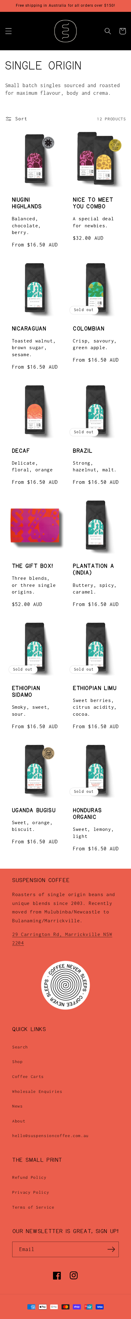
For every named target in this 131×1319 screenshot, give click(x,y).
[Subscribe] (111, 1249)
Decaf (21, 451)
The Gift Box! (32, 566)
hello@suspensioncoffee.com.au (50, 1135)
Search (20, 1046)
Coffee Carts (28, 1076)
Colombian (88, 328)
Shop (17, 1061)
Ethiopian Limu (94, 688)
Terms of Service (33, 1207)
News (17, 1106)
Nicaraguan (29, 328)
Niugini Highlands (27, 203)
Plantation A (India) (93, 569)
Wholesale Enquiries (37, 1091)
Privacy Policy (30, 1192)
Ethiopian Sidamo (26, 691)
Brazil (83, 451)
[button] (8, 31)
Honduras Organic (87, 814)
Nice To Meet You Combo (93, 203)
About (18, 1121)
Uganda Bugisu (34, 810)
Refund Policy (29, 1177)
